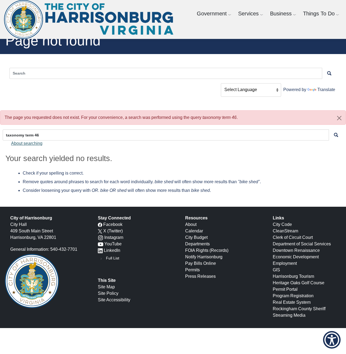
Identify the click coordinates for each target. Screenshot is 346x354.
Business (281, 13)
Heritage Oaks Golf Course (298, 282)
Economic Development (296, 257)
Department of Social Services (302, 244)
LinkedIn (112, 250)
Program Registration (293, 295)
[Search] (336, 135)
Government (212, 13)
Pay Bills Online (200, 263)
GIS (276, 270)
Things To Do (319, 13)
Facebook (112, 224)
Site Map (106, 287)
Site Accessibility (114, 300)
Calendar (194, 231)
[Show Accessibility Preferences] (332, 340)
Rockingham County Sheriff (299, 308)
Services (248, 13)
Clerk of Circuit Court (293, 237)
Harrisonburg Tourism (293, 276)
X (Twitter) (113, 231)
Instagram (113, 237)
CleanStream (285, 231)
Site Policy (108, 293)
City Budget (196, 237)
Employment (285, 263)
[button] (339, 118)
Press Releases (200, 276)
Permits (192, 270)
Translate (326, 89)
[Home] (90, 19)
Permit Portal (285, 289)
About (191, 224)
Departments (197, 244)
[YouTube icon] (100, 244)
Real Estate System (292, 302)
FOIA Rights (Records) (206, 250)
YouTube (113, 244)
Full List (112, 258)
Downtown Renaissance (296, 250)
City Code (282, 224)
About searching (26, 143)
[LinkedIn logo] (100, 250)
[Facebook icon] (100, 224)
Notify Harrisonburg (203, 257)
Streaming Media (289, 315)
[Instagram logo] (100, 237)
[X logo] (100, 231)
